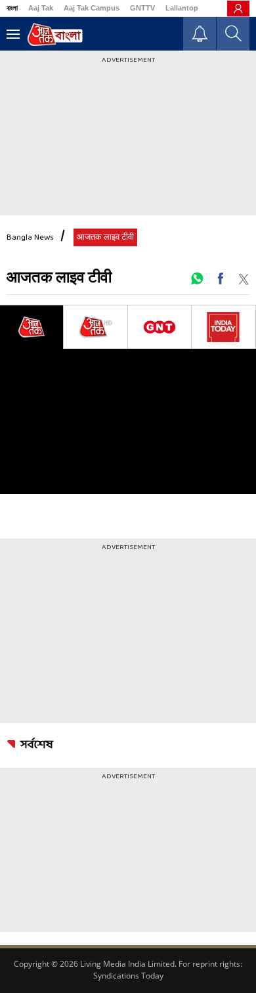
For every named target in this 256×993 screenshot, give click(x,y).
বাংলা (12, 8)
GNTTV (142, 8)
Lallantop (181, 8)
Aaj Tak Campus (91, 8)
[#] (197, 278)
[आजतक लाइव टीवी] (31, 327)
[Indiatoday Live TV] (223, 327)
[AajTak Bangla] (55, 34)
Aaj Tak (40, 8)
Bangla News (30, 238)
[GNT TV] (159, 327)
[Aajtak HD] (95, 327)
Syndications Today (128, 975)
